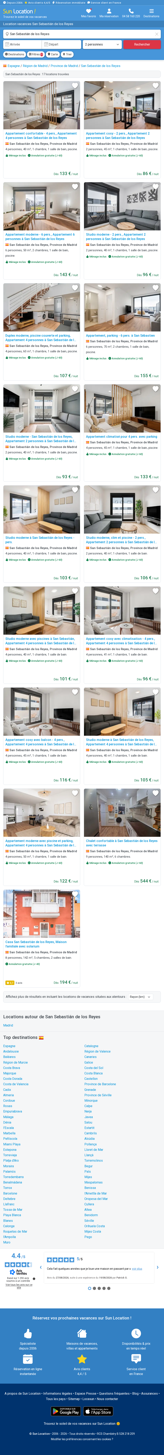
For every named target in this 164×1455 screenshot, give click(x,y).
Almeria (8, 1095)
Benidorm (91, 1215)
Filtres (37, 54)
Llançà (88, 1155)
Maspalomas (93, 1182)
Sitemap (74, 1399)
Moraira (8, 1166)
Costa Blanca (93, 1073)
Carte (54, 54)
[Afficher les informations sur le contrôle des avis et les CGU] (34, 1278)
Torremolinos (93, 1160)
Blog (135, 1393)
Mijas (88, 1177)
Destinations (16, 54)
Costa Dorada (12, 1079)
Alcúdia (89, 1139)
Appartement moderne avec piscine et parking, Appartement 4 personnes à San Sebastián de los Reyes (41, 845)
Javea (88, 1117)
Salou (88, 1122)
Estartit (89, 1128)
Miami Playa (11, 1144)
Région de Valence (97, 1051)
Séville (89, 1221)
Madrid (8, 1025)
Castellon (91, 1079)
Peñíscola (10, 1139)
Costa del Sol (93, 1068)
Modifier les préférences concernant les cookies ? (82, 1439)
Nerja (88, 1111)
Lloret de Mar (93, 1150)
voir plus (137, 1268)
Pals (87, 1171)
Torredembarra (13, 1177)
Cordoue (9, 1100)
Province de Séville (98, 1095)
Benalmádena (12, 1182)
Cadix (7, 1090)
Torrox (7, 1188)
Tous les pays (56, 1399)
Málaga (8, 1117)
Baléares (9, 1057)
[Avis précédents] (40, 1268)
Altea (88, 1210)
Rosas (7, 1106)
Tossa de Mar (12, 1210)
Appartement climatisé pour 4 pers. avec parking (121, 437)
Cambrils (90, 1133)
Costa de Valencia (15, 1084)
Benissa (90, 1188)
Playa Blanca (12, 1215)
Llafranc (8, 1204)
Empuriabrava (12, 1111)
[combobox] (82, 34)
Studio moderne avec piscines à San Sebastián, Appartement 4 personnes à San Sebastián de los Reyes (41, 643)
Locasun (88, 1399)
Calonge (9, 1226)
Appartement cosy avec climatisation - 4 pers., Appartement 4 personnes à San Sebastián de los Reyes (122, 643)
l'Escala (8, 1128)
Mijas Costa (92, 1231)
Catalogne (91, 1046)
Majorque (9, 1073)
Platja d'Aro (11, 1160)
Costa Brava (11, 1068)
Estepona (9, 1150)
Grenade (90, 1090)
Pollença (90, 1144)
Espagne (9, 1046)
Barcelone (10, 1193)
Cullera (89, 1204)
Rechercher (142, 44)
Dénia (7, 1122)
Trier (68, 54)
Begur (88, 1166)
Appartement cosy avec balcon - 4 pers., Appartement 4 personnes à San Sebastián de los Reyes (41, 744)
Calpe (88, 1106)
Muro (6, 1242)
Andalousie (11, 1051)
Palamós (9, 1171)
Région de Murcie (15, 1062)
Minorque (91, 1100)
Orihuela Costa (94, 1226)
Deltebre (9, 1199)
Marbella (9, 1133)
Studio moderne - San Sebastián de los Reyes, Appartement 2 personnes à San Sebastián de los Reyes (41, 441)
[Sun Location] (19, 11)
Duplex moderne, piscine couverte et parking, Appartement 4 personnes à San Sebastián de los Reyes (41, 340)
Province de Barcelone (100, 1084)
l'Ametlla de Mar (95, 1193)
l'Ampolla (9, 1237)
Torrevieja (10, 1155)
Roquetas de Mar (15, 1231)
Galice (88, 1062)
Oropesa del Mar (96, 1199)
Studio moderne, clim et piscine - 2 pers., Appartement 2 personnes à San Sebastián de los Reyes (122, 542)
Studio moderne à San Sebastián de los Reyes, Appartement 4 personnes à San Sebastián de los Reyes (122, 744)
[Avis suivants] (157, 1268)
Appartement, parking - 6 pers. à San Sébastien (120, 335)
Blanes (8, 1221)
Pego (88, 1237)
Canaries (90, 1057)
